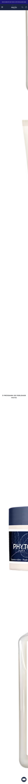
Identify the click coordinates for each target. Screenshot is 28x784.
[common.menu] (2, 7)
